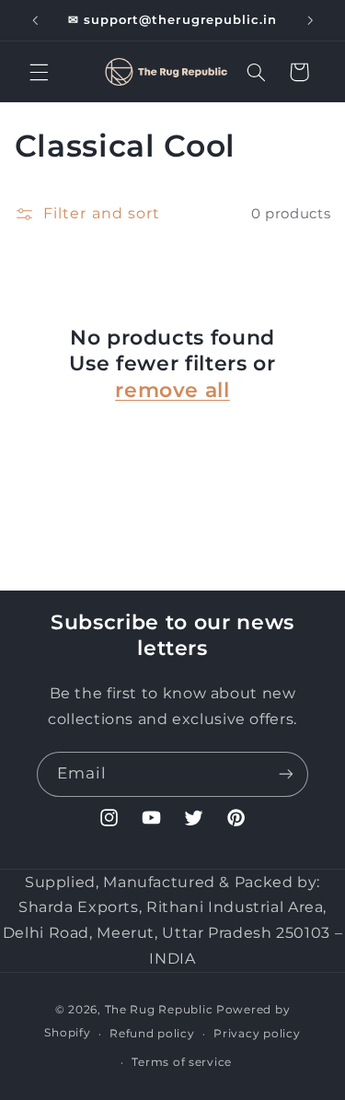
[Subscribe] (286, 774)
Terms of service (182, 1062)
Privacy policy (256, 1033)
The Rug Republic (159, 1009)
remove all (172, 390)
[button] (38, 72)
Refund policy (152, 1033)
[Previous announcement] (35, 20)
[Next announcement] (310, 20)
